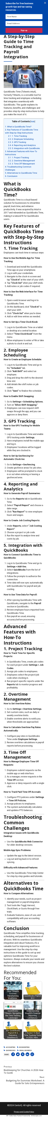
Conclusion (11, 176)
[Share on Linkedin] (27, 1054)
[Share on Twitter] (18, 1054)
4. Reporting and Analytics (22, 145)
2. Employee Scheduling (21, 139)
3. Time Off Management (21, 163)
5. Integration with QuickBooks (24, 148)
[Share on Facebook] (13, 1054)
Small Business (25, 1050)
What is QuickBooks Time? (18, 126)
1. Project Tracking (18, 157)
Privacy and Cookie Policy (24, 1112)
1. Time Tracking (17, 136)
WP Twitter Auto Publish (14, 1116)
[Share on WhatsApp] (32, 1054)
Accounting (10, 1047)
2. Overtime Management (21, 160)
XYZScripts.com (36, 1116)
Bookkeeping (24, 1047)
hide (33, 121)
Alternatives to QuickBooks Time (21, 173)
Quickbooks (10, 1050)
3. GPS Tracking (17, 142)
